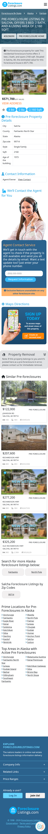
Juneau (30, 624)
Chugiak (31, 627)
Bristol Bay (32, 672)
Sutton (30, 642)
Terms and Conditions (30, 823)
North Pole (36, 572)
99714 (11, 594)
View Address (12, 103)
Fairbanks (13, 572)
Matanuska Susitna (36, 656)
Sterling (7, 636)
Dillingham (8, 675)
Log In (13, 795)
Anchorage (8, 614)
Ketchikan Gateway (36, 666)
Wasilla (30, 614)
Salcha (30, 639)
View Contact (24, 179)
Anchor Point (33, 636)
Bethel (6, 672)
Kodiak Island (9, 669)
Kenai (6, 624)
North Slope (33, 675)
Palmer (30, 621)
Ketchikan (8, 630)
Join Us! (35, 795)
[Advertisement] (24, 706)
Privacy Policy (24, 826)
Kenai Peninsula (35, 660)
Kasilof (6, 639)
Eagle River (8, 621)
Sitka (5, 633)
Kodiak (30, 630)
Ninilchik (7, 642)
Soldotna (7, 627)
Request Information (20, 279)
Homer (30, 633)
